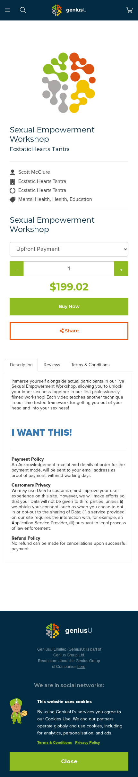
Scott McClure (34, 172)
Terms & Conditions (54, 743)
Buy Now (69, 306)
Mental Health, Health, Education (55, 199)
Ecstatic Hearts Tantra (40, 149)
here (81, 666)
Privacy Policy (87, 743)
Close (69, 761)
